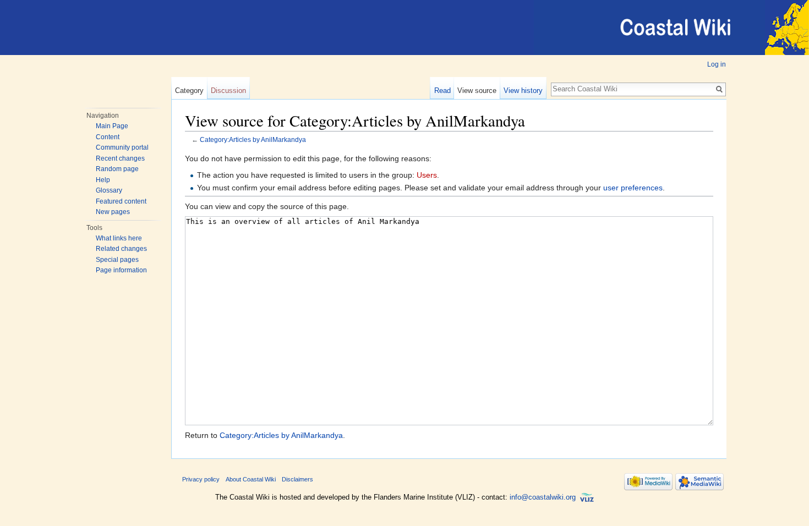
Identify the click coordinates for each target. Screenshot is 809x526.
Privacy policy (201, 479)
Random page (117, 169)
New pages (113, 212)
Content (107, 137)
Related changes (121, 249)
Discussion (228, 90)
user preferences (633, 187)
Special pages (117, 260)
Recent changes (120, 158)
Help (103, 180)
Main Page (112, 126)
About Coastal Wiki (251, 479)
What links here (119, 238)
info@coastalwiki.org (543, 497)
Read (442, 90)
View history (523, 90)
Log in (716, 64)
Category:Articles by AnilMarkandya (253, 139)
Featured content (121, 201)
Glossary (109, 190)
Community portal (122, 147)
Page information (121, 270)
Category (189, 90)
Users (427, 175)
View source (476, 90)
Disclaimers (297, 479)
